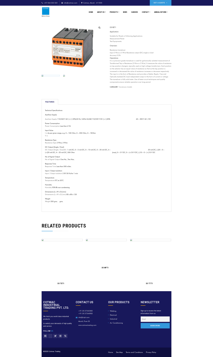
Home (91, 12)
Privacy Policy (151, 352)
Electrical (113, 315)
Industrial (113, 319)
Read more (61, 277)
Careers (134, 12)
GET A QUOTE (159, 3)
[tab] (50, 102)
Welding (113, 311)
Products (114, 12)
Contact (145, 12)
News (125, 12)
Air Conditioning (116, 323)
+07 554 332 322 (50, 3)
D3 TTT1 (149, 283)
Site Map (119, 352)
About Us (101, 12)
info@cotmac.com (70, 3)
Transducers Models (125, 87)
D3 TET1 (61, 283)
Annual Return (160, 12)
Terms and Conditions (134, 352)
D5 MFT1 (105, 268)
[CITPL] (46, 12)
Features (49, 102)
